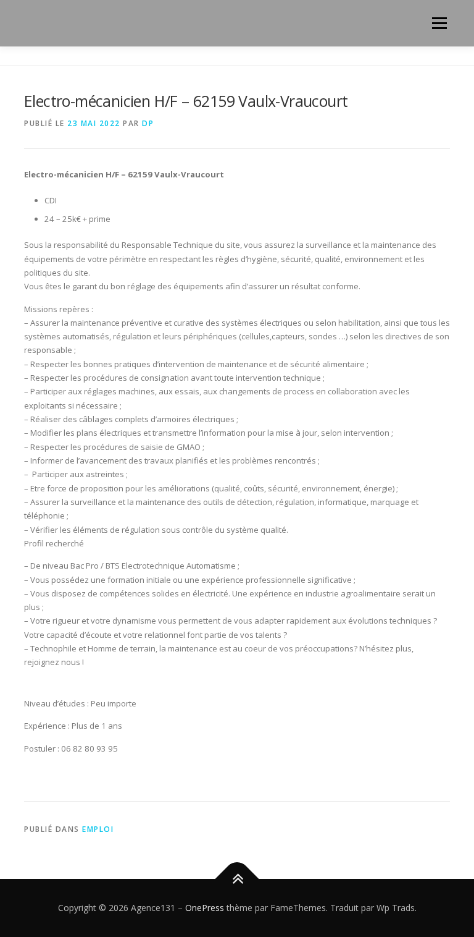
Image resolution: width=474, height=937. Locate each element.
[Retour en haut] (237, 879)
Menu (439, 22)
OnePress (204, 908)
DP (148, 123)
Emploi (98, 829)
